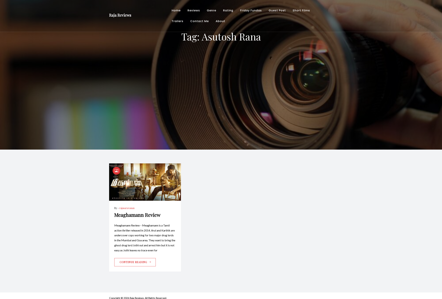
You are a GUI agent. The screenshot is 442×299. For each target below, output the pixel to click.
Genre (211, 10)
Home (176, 10)
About (220, 21)
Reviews (194, 10)
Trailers (177, 21)
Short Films (301, 10)
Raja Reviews (120, 15)
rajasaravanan (126, 208)
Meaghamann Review (137, 215)
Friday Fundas (251, 10)
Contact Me (199, 21)
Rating (228, 10)
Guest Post (277, 10)
